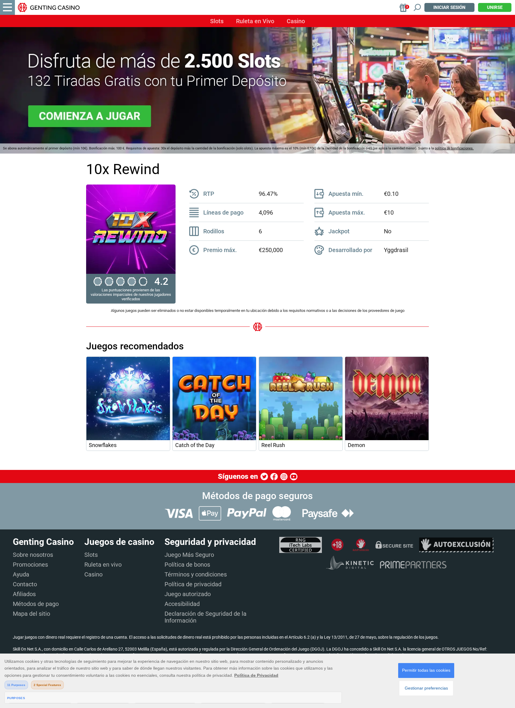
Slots (217, 21)
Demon (356, 445)
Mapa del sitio (31, 613)
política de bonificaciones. (454, 148)
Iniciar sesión (449, 7)
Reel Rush (273, 445)
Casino (296, 21)
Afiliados (24, 594)
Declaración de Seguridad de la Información (205, 617)
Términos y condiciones (196, 574)
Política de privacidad (193, 584)
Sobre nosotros (33, 554)
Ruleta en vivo (103, 564)
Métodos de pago (36, 603)
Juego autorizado (188, 594)
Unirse (494, 7)
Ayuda (21, 574)
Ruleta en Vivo (255, 21)
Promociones (30, 564)
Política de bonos (187, 564)
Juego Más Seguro (189, 554)
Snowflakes (103, 445)
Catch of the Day (195, 445)
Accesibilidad (182, 603)
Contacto (25, 584)
